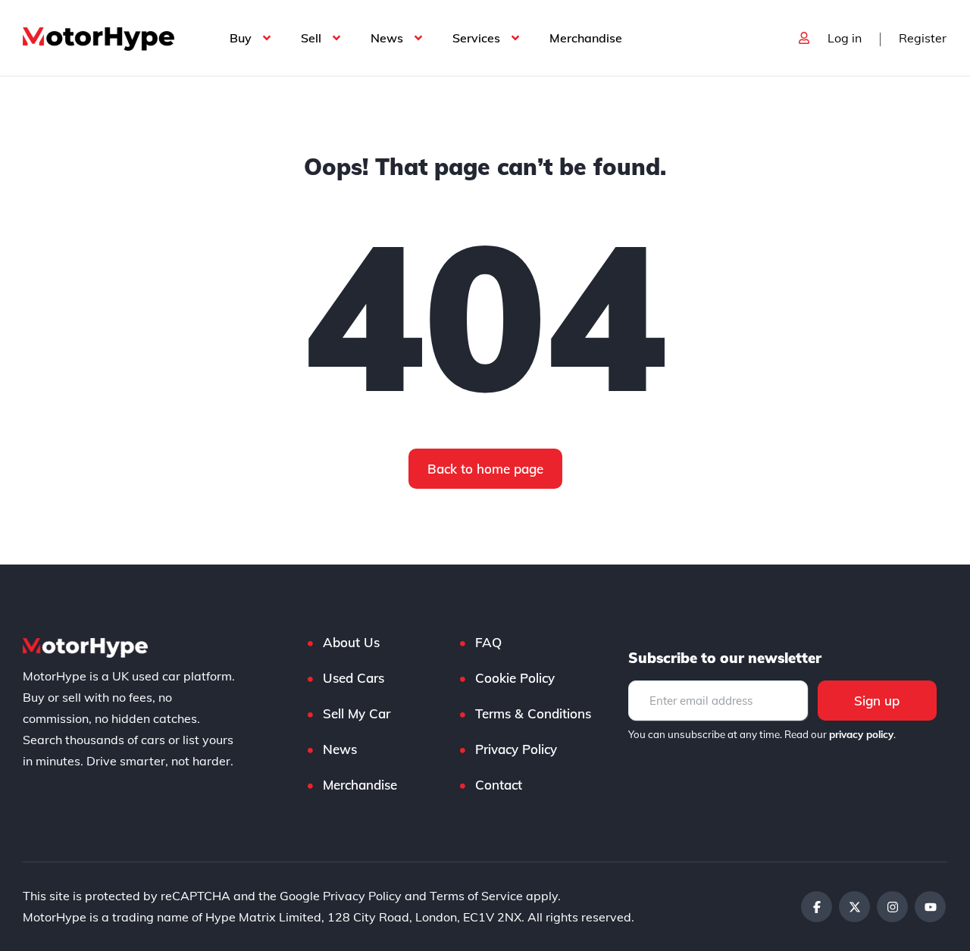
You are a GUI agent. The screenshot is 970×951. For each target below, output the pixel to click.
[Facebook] (816, 906)
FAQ (488, 642)
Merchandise (585, 37)
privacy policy (861, 734)
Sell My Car (356, 713)
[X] (854, 906)
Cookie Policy (515, 678)
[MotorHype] (98, 37)
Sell (311, 37)
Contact (498, 785)
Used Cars (353, 678)
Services (476, 37)
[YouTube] (930, 906)
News (387, 37)
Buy (241, 37)
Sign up (877, 701)
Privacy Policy (516, 749)
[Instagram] (892, 906)
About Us (351, 642)
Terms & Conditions (533, 713)
